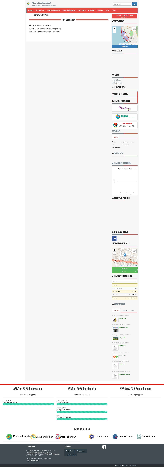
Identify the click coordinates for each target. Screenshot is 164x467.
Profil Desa (39, 10)
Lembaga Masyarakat (69, 10)
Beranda (30, 10)
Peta (107, 10)
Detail (124, 272)
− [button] (114, 31)
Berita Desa (117, 80)
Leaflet (121, 44)
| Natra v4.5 (135, 465)
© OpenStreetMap (128, 44)
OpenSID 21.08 (127, 465)
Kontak (90, 10)
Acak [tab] (133, 310)
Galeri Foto (118, 153)
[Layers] (134, 29)
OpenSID (135, 44)
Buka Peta (125, 46)
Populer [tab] (125, 310)
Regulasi (99, 10)
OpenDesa (119, 465)
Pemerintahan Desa (53, 10)
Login (113, 10)
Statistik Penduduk (122, 163)
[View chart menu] (135, 169)
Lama (116, 137)
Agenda (117, 130)
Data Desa (81, 10)
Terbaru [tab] (116, 310)
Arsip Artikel (119, 304)
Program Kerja (117, 82)
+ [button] (114, 28)
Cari (134, 4)
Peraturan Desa (118, 84)
